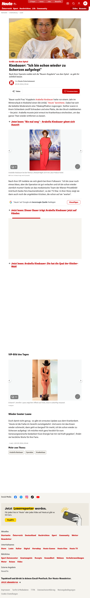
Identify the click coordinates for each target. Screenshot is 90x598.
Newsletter (6, 539)
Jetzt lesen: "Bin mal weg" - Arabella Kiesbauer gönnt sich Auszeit (43, 123)
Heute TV (74, 548)
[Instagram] (26, 497)
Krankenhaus (40, 452)
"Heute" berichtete (56, 103)
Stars (3, 548)
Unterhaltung (13, 13)
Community (42, 8)
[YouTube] (38, 497)
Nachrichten (43, 535)
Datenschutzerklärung (46, 590)
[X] (21, 497)
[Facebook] (15, 497)
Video (75, 8)
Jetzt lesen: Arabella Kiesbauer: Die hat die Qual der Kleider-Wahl (44, 265)
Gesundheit (49, 558)
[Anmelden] (79, 3)
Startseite (4, 13)
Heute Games (49, 548)
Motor (4, 562)
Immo (41, 1)
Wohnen (60, 558)
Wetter (75, 535)
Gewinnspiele (26, 558)
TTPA (33, 590)
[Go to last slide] (9, 150)
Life (34, 8)
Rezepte (38, 558)
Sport (15, 8)
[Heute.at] (7, 3)
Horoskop (36, 548)
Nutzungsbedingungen (66, 590)
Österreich (7, 8)
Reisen (12, 562)
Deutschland (30, 535)
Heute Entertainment (26, 81)
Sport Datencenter (9, 558)
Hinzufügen (73, 202)
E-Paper (32, 1)
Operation (29, 452)
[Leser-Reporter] (67, 3)
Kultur (19, 548)
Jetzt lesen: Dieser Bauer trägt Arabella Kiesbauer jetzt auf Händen (44, 212)
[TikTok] (32, 497)
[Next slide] (80, 150)
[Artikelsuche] (73, 3)
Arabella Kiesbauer (44, 99)
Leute (21, 13)
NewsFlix (58, 1)
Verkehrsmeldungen (75, 558)
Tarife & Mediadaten (20, 590)
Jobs (49, 1)
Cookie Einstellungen (9, 594)
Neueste (82, 8)
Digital (27, 548)
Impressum (5, 590)
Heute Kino (62, 548)
